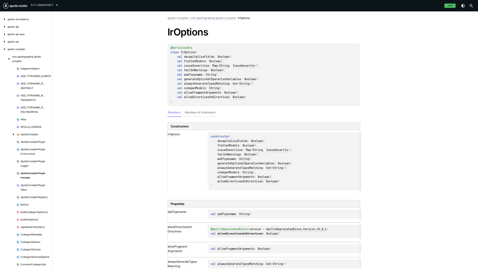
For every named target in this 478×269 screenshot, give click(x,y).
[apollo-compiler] (3, 49)
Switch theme (463, 6)
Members (174, 112)
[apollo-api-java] (3, 34)
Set (235, 84)
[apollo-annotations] (3, 19)
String (224, 66)
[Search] (471, 6)
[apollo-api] (3, 26)
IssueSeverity (243, 66)
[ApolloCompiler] (8, 134)
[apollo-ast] (3, 41)
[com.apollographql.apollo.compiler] (6, 59)
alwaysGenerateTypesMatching (240, 264)
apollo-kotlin (18, 6)
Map (215, 66)
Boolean (223, 57)
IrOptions (188, 52)
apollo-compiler (178, 18)
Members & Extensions (200, 112)
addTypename (226, 214)
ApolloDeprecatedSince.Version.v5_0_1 (296, 229)
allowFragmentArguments (235, 249)
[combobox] (45, 5)
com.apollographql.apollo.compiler (213, 18)
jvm (450, 5)
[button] (471, 6)
